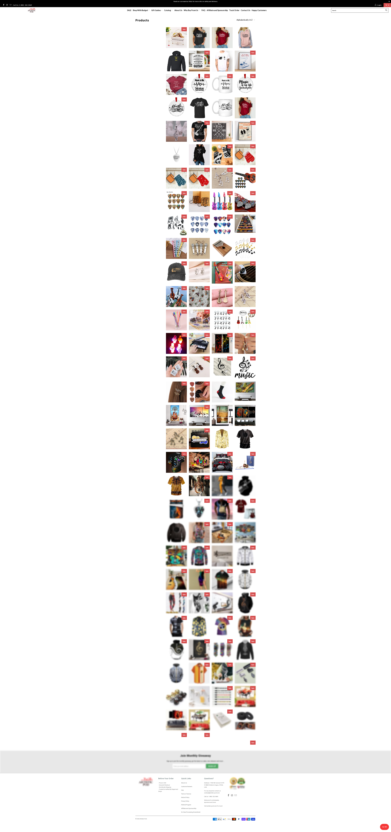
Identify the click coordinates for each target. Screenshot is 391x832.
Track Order (234, 10)
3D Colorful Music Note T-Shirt (176, 462)
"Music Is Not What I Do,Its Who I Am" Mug (222, 107)
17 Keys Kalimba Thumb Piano (222, 248)
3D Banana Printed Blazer (222, 438)
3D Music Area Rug (222, 532)
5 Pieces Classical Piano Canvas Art (222, 813)
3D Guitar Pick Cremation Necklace (199, 509)
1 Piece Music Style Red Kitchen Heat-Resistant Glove (199, 178)
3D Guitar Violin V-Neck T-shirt (199, 532)
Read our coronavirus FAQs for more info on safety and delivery (195, 1)
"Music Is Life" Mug (222, 84)
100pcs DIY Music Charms (222, 178)
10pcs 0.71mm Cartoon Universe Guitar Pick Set (245, 178)
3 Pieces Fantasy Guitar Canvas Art (176, 415)
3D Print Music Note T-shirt (222, 626)
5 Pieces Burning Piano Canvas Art (222, 790)
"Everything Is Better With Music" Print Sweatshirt (245, 37)
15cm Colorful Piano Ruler (176, 248)
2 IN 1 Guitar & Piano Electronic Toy (222, 272)
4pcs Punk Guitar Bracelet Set (176, 743)
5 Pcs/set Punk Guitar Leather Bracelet (222, 743)
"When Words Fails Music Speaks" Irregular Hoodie (199, 154)
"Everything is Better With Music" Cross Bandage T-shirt (199, 37)
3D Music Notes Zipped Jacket (245, 556)
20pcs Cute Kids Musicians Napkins (199, 296)
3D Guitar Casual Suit (222, 485)
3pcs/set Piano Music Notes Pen (222, 696)
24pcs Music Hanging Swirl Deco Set (222, 320)
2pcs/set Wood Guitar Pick (199, 392)
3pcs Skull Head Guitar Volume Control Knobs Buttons (176, 696)
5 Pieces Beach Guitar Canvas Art (176, 790)
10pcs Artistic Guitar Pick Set (176, 201)
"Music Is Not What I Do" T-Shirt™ (199, 107)
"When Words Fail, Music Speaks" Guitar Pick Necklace (176, 154)
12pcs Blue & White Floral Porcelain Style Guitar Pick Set (199, 225)
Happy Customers (259, 10)
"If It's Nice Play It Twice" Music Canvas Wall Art (245, 61)
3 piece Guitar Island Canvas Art (245, 391)
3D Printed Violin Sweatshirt (176, 673)
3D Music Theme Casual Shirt (222, 579)
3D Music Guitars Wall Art (245, 532)
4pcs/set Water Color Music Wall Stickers (199, 743)
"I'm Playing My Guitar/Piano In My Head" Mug (199, 61)
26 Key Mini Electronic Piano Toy (199, 343)
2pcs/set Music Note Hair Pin (176, 392)
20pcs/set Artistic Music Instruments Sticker (199, 320)
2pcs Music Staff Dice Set (176, 366)
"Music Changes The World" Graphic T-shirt (176, 84)
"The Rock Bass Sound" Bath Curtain (222, 131)
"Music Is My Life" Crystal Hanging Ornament (245, 84)
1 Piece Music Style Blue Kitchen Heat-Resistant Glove (176, 178)
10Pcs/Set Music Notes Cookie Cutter (176, 225)
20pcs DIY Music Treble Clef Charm (245, 296)
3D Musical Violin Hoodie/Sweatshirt (245, 602)
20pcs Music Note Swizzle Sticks (176, 320)
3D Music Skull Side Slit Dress (199, 579)
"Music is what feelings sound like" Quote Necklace (176, 131)
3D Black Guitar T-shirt (245, 438)
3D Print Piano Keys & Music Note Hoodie (176, 649)
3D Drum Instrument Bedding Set (222, 462)
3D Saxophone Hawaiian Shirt (199, 673)
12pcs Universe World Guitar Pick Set (222, 225)
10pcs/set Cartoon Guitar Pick (245, 201)
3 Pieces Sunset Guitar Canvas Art (222, 415)
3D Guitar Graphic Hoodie (245, 485)
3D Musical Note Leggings (176, 602)
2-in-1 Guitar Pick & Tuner (245, 271)
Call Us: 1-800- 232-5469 (22, 5)
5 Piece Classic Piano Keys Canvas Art (245, 743)
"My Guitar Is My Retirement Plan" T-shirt (199, 131)
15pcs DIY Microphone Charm (199, 248)
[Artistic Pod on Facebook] (4, 5)
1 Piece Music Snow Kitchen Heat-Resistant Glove (245, 154)
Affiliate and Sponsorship (217, 10)
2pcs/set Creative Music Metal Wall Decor (245, 367)
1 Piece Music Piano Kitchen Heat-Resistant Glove (222, 154)
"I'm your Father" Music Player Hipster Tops (222, 61)
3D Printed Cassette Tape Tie (222, 649)
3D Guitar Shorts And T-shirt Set (245, 509)
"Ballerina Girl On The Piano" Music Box (176, 37)
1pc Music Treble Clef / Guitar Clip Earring (199, 271)
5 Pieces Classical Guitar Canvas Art (199, 813)
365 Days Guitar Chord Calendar (199, 438)
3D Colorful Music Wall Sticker (199, 462)
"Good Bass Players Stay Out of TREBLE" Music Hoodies (176, 61)
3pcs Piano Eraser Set (245, 673)
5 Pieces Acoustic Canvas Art (222, 766)
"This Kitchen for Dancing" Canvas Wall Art (245, 131)
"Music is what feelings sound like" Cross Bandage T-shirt (245, 107)
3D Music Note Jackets (199, 556)
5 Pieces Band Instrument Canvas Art (245, 766)
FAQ (203, 10)
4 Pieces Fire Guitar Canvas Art (176, 720)
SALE (129, 10)
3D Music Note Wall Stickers (222, 556)
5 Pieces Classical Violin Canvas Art (245, 813)
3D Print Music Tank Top (245, 626)
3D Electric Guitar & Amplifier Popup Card (245, 462)
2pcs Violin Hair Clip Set (199, 366)
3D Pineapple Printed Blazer (199, 626)
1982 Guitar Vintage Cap (176, 271)
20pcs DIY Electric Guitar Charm (222, 296)
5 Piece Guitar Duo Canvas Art (176, 766)
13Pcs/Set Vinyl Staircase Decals (245, 224)
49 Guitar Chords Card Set (222, 720)
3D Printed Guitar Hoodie (245, 649)
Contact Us (245, 10)
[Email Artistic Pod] (10, 5)
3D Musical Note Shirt (199, 602)
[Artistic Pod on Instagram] (7, 5)
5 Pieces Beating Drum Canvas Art (199, 790)
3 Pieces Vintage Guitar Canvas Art (245, 415)
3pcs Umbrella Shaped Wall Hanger (199, 696)
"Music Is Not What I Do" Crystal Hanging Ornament (176, 107)
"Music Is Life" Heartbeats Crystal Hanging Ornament (199, 84)
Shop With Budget (140, 10)
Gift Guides (156, 10)
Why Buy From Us (191, 10)
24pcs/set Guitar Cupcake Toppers (245, 320)
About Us (178, 10)
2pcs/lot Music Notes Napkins (222, 366)
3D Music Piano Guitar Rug (176, 579)
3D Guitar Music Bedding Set (176, 509)
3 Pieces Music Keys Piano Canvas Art (199, 415)
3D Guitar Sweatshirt (176, 532)
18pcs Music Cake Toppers (245, 248)
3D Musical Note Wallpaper (222, 602)
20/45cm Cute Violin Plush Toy (176, 296)
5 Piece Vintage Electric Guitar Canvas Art (199, 766)
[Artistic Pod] (31, 10)
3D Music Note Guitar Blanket (176, 556)
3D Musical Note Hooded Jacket (245, 579)
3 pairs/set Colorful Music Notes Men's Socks (222, 392)
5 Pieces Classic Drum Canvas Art (245, 790)
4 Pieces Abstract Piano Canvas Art (245, 696)
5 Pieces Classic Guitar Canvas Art (176, 813)
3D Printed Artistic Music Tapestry (199, 649)
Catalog (167, 10)
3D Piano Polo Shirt (176, 626)
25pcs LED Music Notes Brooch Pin (176, 343)
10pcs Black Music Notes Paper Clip (199, 201)
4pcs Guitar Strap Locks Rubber (245, 720)
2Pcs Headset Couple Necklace (245, 343)
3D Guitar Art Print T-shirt (176, 485)
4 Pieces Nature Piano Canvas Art (199, 720)
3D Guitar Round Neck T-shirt (222, 509)
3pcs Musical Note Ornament (222, 673)
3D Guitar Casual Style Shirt (199, 485)
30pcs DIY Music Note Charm (176, 438)
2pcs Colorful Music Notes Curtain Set (222, 343)
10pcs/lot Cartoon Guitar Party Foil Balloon (222, 201)
